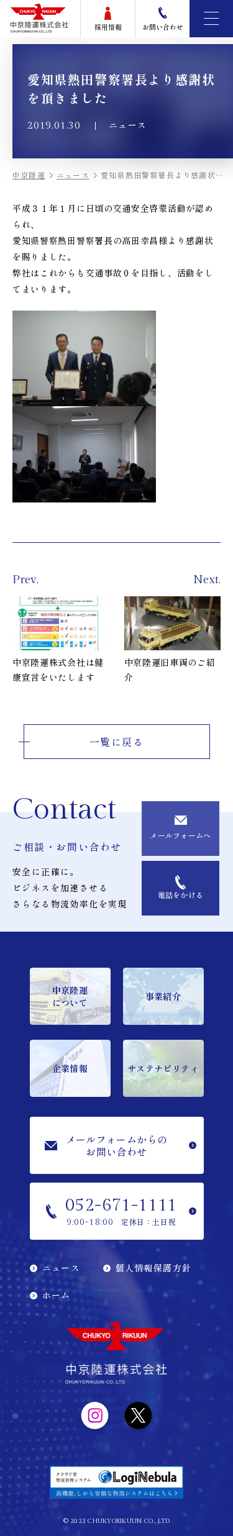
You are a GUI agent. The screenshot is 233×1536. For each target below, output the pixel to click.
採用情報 (108, 27)
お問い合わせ (162, 27)
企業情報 (70, 1068)
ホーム (56, 1295)
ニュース (73, 175)
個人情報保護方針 (154, 1267)
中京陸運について (70, 996)
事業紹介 (163, 996)
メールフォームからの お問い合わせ (117, 1145)
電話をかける (181, 894)
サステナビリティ (163, 1068)
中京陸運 (28, 175)
